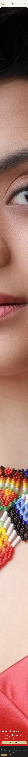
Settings (10, 754)
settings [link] (12, 751)
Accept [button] (4, 754)
